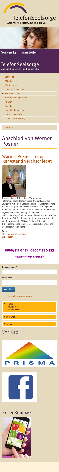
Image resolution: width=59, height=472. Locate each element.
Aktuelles (9, 81)
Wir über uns (11, 85)
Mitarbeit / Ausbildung (15, 89)
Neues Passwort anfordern (20, 296)
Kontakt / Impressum (14, 110)
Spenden (9, 106)
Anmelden (8, 289)
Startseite (9, 77)
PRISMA (8, 102)
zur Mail (10, 324)
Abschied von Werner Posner (15, 234)
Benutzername (9, 267)
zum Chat (10, 317)
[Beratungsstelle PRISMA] (29, 353)
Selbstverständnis (13, 94)
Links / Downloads (13, 114)
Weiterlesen (7, 237)
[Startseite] (29, 13)
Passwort (7, 278)
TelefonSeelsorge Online (16, 98)
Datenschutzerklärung (15, 119)
